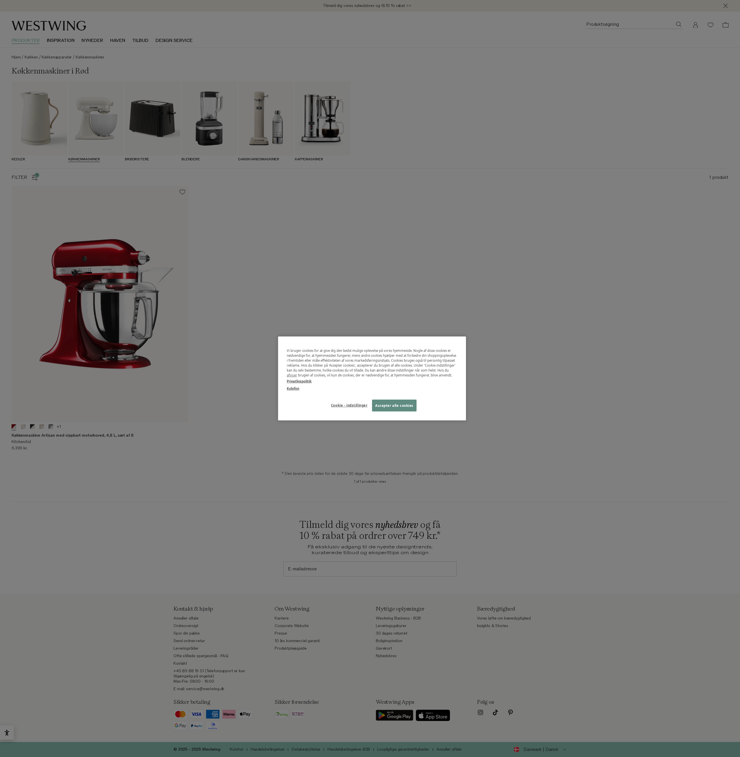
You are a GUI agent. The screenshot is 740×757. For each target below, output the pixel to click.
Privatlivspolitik (299, 381)
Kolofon (293, 388)
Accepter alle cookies (394, 405)
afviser (292, 375)
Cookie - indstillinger (349, 405)
